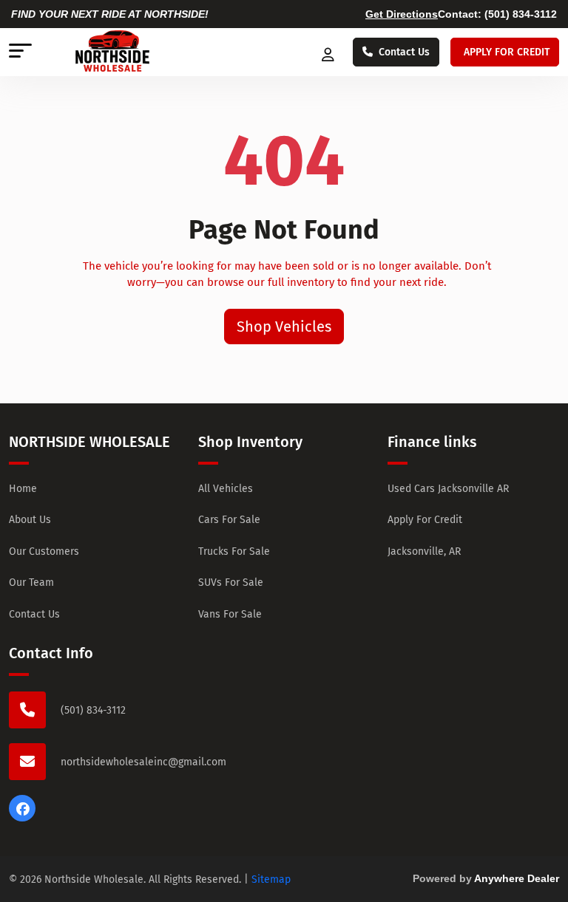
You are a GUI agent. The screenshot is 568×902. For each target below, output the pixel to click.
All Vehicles (225, 488)
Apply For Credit (425, 519)
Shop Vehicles (284, 326)
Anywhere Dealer (516, 878)
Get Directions (401, 14)
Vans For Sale (230, 614)
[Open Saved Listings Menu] (329, 52)
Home (23, 488)
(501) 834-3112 (520, 14)
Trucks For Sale (234, 551)
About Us (30, 519)
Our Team (31, 582)
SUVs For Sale (230, 582)
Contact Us (404, 52)
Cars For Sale (229, 519)
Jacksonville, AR (424, 551)
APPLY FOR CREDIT (507, 52)
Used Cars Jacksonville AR (448, 488)
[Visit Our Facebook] (22, 817)
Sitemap (271, 879)
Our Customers (44, 551)
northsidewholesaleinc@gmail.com (143, 762)
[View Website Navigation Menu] (20, 52)
